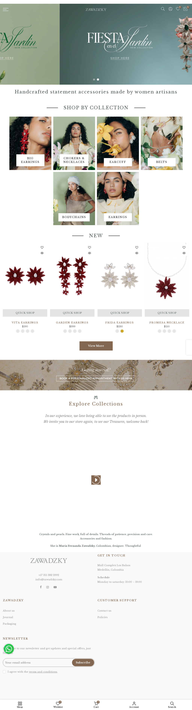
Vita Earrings (25, 322)
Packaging (9, 623)
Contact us (104, 610)
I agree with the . (33, 671)
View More (96, 346)
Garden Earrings (72, 322)
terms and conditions (43, 671)
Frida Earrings (119, 322)
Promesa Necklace (166, 322)
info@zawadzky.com (48, 579)
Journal (8, 617)
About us (9, 610)
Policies (103, 617)
